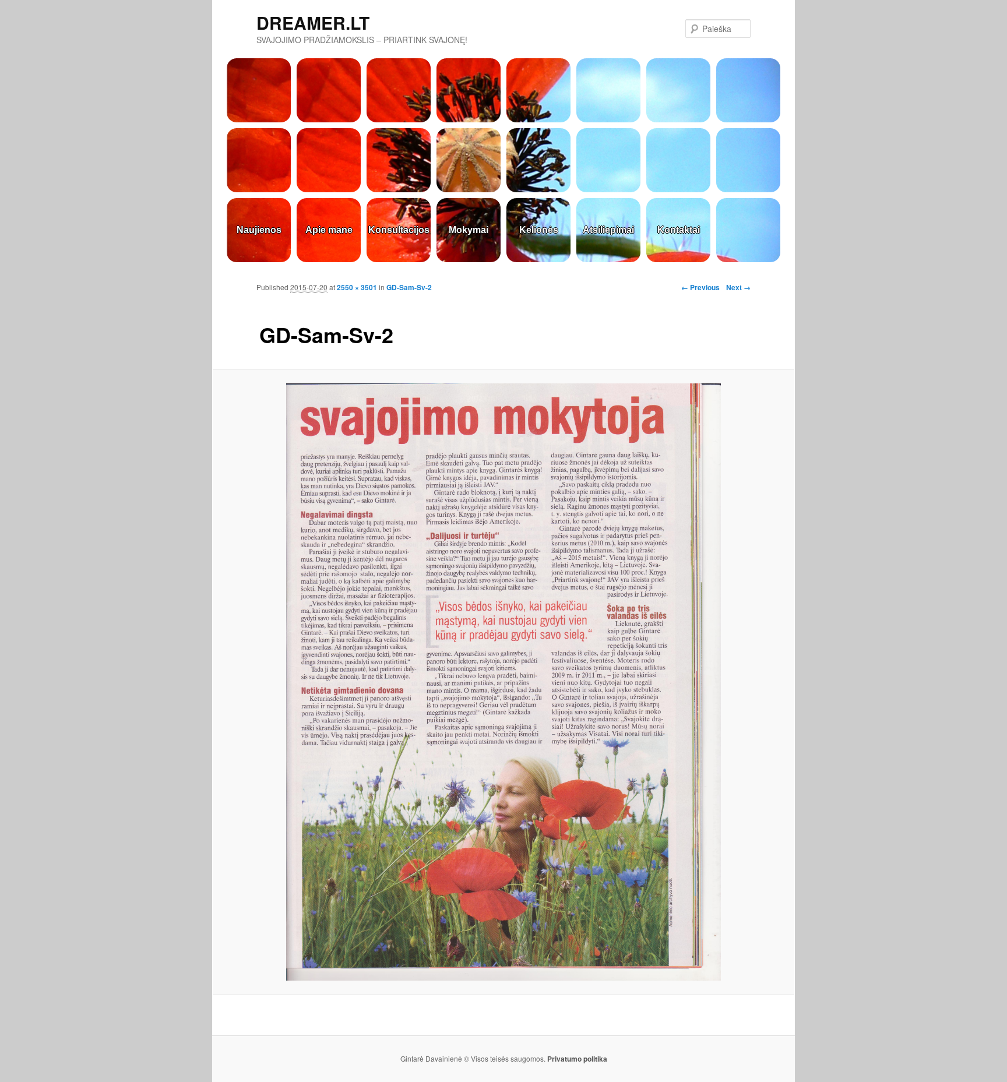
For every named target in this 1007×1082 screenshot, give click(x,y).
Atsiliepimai (608, 230)
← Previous (700, 287)
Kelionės (538, 230)
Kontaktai (678, 230)
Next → (738, 287)
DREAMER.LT (312, 22)
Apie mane (329, 230)
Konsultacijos (398, 230)
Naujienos (259, 230)
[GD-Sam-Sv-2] (503, 681)
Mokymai (468, 230)
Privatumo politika (577, 1058)
